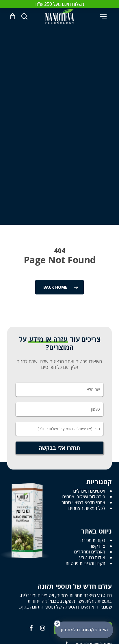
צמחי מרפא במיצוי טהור (83, 502)
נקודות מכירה (92, 540)
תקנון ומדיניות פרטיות (85, 563)
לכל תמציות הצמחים (86, 508)
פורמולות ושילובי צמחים (83, 496)
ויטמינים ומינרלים (89, 491)
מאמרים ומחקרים (89, 552)
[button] (103, 16)
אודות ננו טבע (92, 557)
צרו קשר (97, 546)
